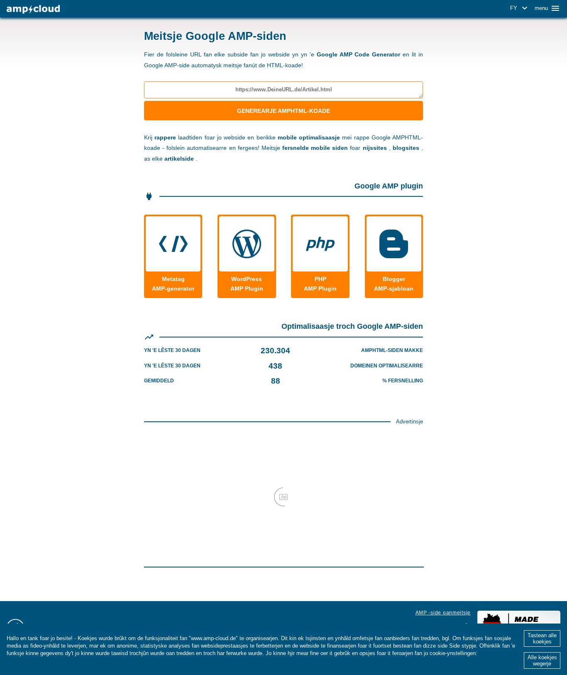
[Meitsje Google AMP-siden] (33, 9)
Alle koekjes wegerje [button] (542, 660)
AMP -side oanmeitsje (443, 613)
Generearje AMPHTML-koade (283, 111)
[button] (520, 8)
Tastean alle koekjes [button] (542, 638)
